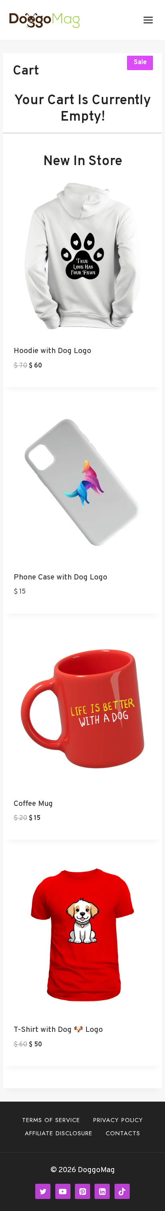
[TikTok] (122, 1191)
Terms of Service (51, 1120)
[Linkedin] (102, 1191)
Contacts (123, 1133)
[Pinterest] (82, 1191)
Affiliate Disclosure (59, 1133)
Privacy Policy (118, 1120)
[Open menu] (148, 20)
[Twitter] (42, 1191)
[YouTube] (62, 1191)
